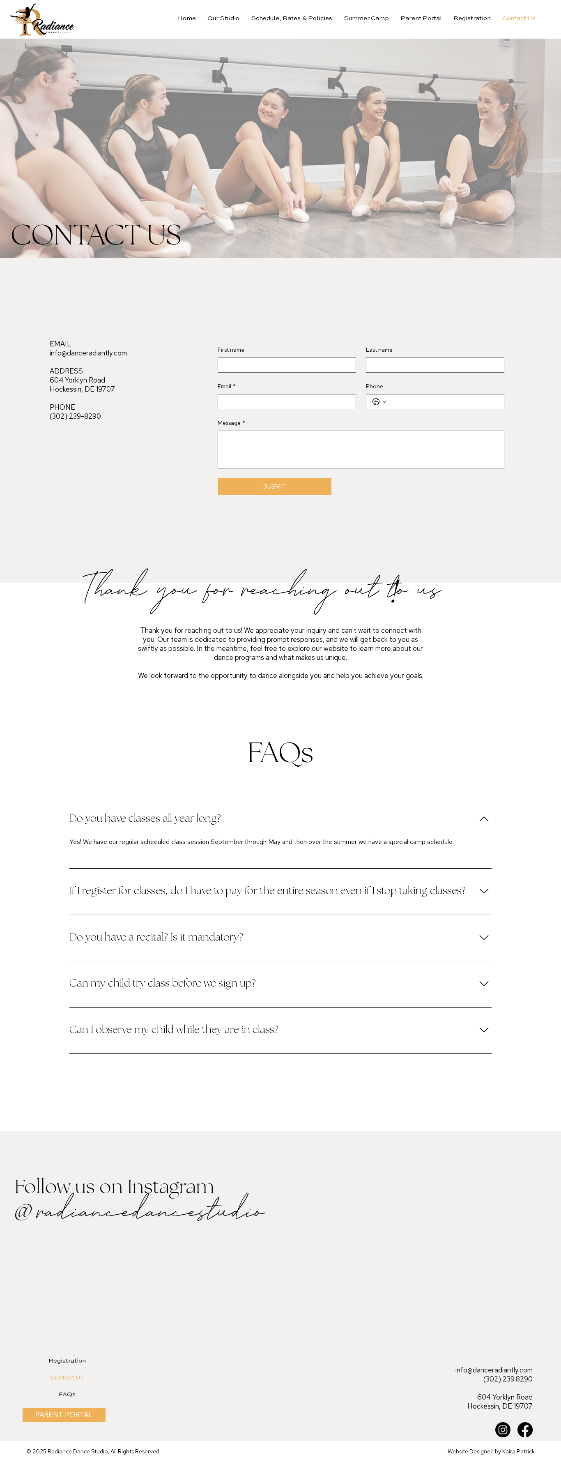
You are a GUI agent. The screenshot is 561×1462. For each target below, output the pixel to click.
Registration (67, 1361)
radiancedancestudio (148, 1212)
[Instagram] (502, 1429)
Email (227, 386)
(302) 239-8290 (75, 416)
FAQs (67, 1394)
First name (231, 349)
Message (231, 423)
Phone (374, 386)
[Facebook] (525, 1429)
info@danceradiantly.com (88, 352)
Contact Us (67, 1377)
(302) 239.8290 (508, 1379)
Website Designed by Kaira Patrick (491, 1451)
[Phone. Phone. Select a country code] (379, 402)
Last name (379, 349)
